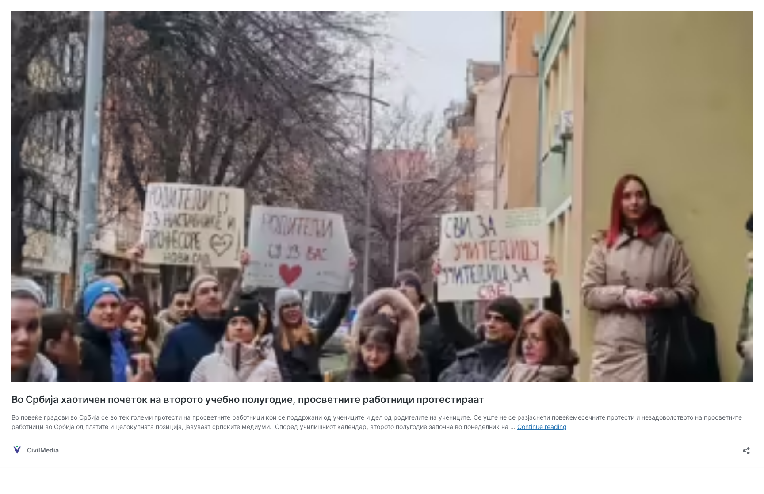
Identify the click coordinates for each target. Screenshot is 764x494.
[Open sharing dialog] (746, 448)
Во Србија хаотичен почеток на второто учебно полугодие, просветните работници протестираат (247, 399)
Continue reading (542, 426)
